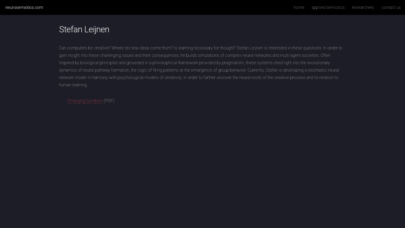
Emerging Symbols (85, 100)
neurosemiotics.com (24, 7)
